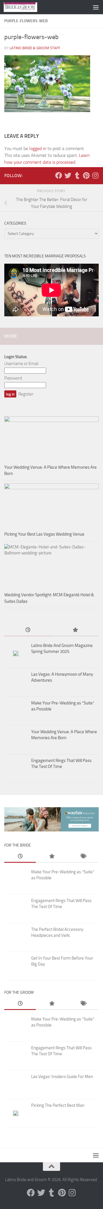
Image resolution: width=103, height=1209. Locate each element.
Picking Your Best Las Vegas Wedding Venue (44, 534)
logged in (37, 148)
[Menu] (96, 7)
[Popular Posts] (75, 630)
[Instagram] (95, 175)
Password (13, 378)
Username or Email (21, 363)
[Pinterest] (86, 175)
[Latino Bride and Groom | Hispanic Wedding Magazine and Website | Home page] (26, 7)
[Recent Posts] (28, 630)
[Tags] (83, 857)
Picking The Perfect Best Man (57, 1105)
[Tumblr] (77, 175)
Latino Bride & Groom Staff (34, 48)
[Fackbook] (58, 175)
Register (25, 394)
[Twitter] (67, 175)
